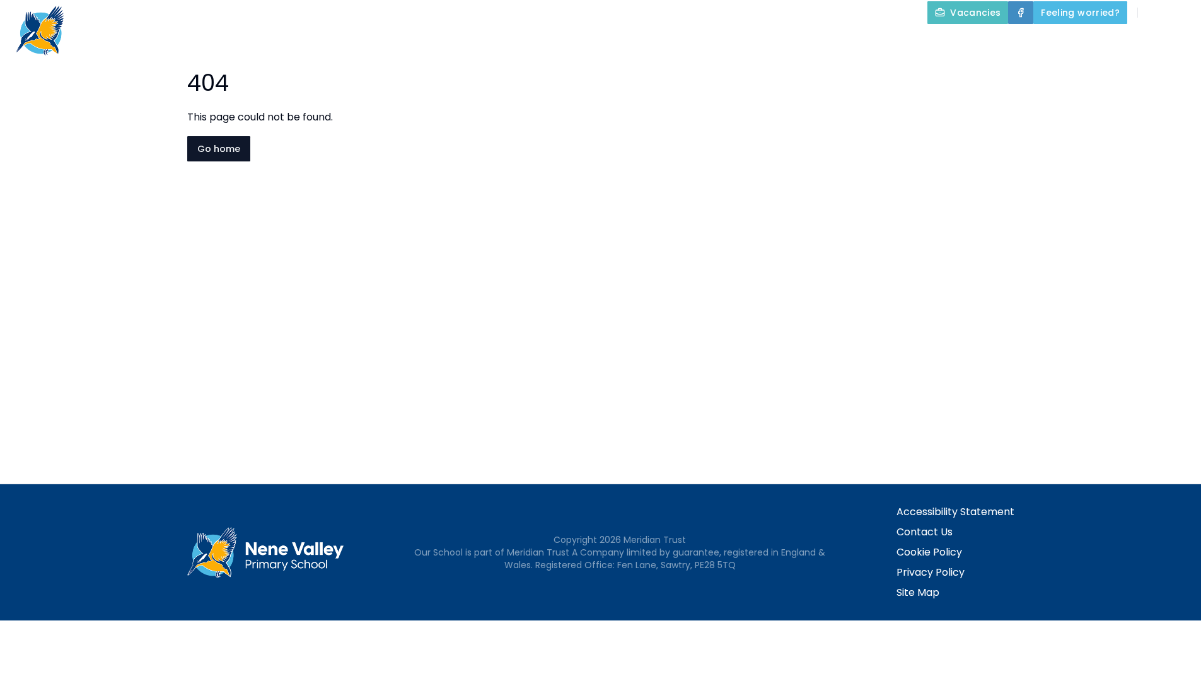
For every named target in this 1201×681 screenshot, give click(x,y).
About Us (688, 41)
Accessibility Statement (955, 511)
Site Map (917, 592)
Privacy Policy (930, 572)
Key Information (794, 41)
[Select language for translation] (1181, 12)
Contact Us (924, 532)
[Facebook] (1020, 12)
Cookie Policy (929, 552)
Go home (218, 149)
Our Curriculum (914, 41)
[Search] (1154, 12)
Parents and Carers (1044, 41)
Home (627, 41)
